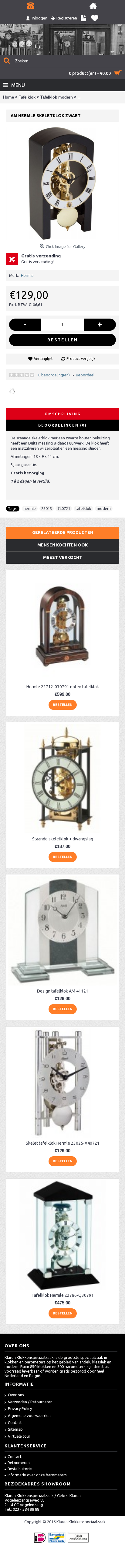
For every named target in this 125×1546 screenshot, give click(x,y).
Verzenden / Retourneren (30, 1402)
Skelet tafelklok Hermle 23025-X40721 (63, 1143)
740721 (63, 508)
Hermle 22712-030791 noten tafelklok (62, 686)
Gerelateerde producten (62, 532)
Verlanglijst (43, 359)
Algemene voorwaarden (29, 1415)
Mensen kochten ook (62, 545)
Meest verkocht (62, 557)
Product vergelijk (80, 359)
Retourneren (19, 1462)
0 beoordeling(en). (54, 375)
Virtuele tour (19, 1436)
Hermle (27, 275)
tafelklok (83, 508)
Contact (15, 1422)
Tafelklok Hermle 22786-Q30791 (63, 1295)
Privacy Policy (20, 1408)
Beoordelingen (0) (62, 425)
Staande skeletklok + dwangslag (62, 838)
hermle (30, 508)
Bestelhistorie (20, 1469)
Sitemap (15, 1429)
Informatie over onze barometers (37, 1475)
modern (104, 508)
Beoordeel (85, 375)
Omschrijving (63, 414)
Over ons (16, 1395)
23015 (46, 508)
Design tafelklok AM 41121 (62, 991)
